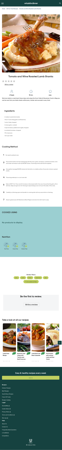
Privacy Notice (5, 411)
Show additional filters (31, 281)
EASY (16, 277)
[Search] (60, 3)
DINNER (30, 277)
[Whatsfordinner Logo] (31, 3)
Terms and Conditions (7, 415)
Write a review (31, 304)
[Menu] (2, 3)
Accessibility (5, 405)
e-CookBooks (5, 432)
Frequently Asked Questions (9, 429)
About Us (4, 423)
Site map (4, 418)
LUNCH (23, 277)
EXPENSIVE (38, 277)
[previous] (2, 343)
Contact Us (5, 426)
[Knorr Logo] (14, 356)
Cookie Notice (5, 408)
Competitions (5, 435)
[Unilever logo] (31, 441)
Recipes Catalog (6, 400)
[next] (60, 343)
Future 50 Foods (6, 397)
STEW (46, 277)
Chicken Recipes (6, 388)
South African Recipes (7, 394)
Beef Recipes (5, 391)
